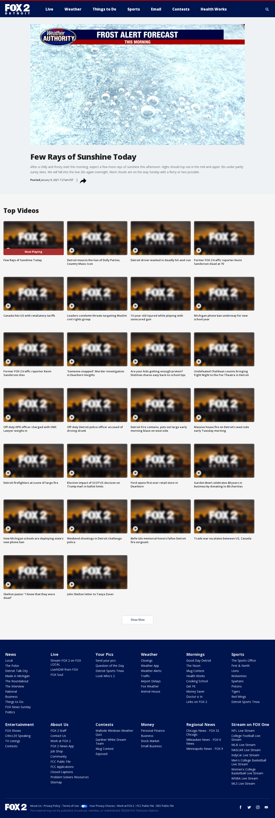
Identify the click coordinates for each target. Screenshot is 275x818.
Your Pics (104, 654)
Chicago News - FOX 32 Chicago (202, 732)
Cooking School (197, 681)
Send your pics (106, 660)
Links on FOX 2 (196, 702)
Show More (138, 619)
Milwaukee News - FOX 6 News (203, 742)
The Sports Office (243, 660)
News (10, 654)
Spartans (237, 681)
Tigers (235, 691)
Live (54, 654)
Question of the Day (110, 666)
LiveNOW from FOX (64, 669)
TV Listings (12, 741)
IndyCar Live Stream (245, 755)
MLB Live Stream (243, 745)
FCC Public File (60, 761)
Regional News (200, 724)
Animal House (150, 691)
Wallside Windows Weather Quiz (114, 732)
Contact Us (58, 736)
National (11, 691)
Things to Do (14, 702)
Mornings (195, 654)
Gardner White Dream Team (111, 742)
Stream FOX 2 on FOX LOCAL (65, 662)
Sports (237, 654)
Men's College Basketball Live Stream (248, 762)
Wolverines (239, 676)
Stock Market (150, 741)
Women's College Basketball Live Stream (247, 771)
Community (58, 756)
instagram (257, 807)
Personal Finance (153, 731)
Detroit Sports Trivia (110, 671)
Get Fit (191, 686)
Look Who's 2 (105, 676)
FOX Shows (13, 731)
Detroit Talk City (16, 671)
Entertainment (19, 724)
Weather (149, 654)
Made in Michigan (17, 676)
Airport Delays (151, 681)
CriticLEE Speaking (18, 736)
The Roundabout (17, 681)
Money (147, 724)
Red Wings (238, 697)
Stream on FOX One (250, 724)
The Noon (193, 666)
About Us (59, 724)
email (266, 807)
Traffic (145, 676)
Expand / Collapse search (267, 9)
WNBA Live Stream (244, 778)
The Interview (14, 686)
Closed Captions (61, 772)
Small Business (151, 746)
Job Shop (56, 751)
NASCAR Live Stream (246, 750)
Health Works (195, 676)
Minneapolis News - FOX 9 (204, 749)
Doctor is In (194, 697)
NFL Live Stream (243, 731)
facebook (240, 807)
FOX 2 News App (62, 746)
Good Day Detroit (198, 660)
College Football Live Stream (245, 738)
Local (9, 660)
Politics (10, 712)
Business (11, 697)
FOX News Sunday (18, 707)
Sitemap (56, 782)
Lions (235, 671)
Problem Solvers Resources (69, 777)
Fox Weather (150, 686)
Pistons (236, 686)
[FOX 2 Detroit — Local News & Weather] (19, 9)
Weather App (150, 666)
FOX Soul (56, 675)
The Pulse (12, 666)
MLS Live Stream (243, 783)
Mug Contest (195, 671)
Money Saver (195, 691)
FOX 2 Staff (58, 731)
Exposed (101, 754)
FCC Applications (62, 767)
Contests (11, 746)
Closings (147, 660)
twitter (249, 807)
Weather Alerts (151, 671)
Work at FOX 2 (60, 741)
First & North (240, 666)
